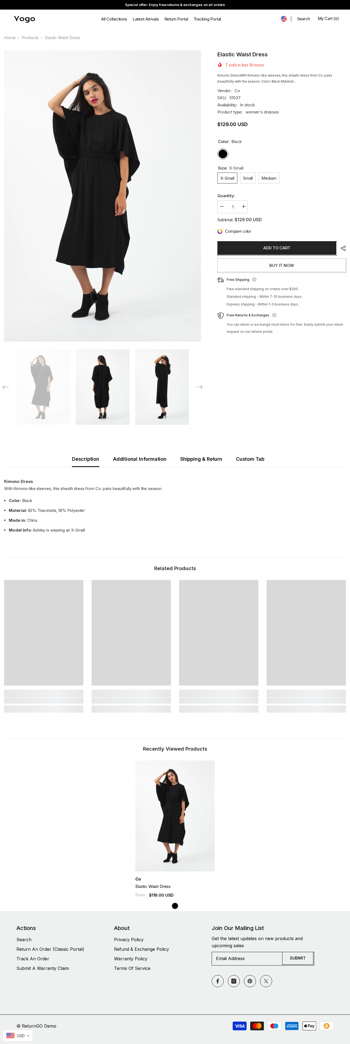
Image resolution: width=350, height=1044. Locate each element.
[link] (43, 701)
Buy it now (281, 265)
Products (30, 37)
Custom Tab (250, 459)
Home (9, 37)
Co (237, 90)
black (175, 906)
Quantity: (226, 195)
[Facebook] (218, 981)
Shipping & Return (201, 459)
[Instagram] (234, 981)
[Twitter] (266, 981)
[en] (284, 19)
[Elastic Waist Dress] (175, 815)
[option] (102, 196)
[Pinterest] (250, 981)
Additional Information (140, 459)
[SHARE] (341, 248)
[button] (6, 387)
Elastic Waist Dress (153, 886)
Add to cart (276, 247)
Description (85, 459)
